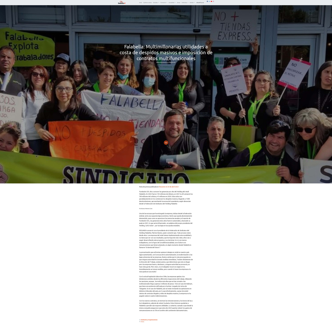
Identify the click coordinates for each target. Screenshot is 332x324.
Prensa (142, 321)
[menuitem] (141, 2)
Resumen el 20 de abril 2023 (169, 187)
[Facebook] (207, 1)
